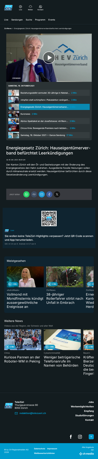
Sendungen (17, 19)
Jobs (91, 402)
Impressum (52, 448)
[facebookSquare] (70, 436)
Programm (40, 19)
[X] (57, 194)
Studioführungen (84, 415)
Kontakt (89, 420)
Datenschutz (39, 448)
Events (51, 19)
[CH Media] (86, 453)
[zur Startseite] (8, 8)
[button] (34, 194)
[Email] (42, 194)
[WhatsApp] (26, 194)
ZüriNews (8, 28)
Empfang (89, 411)
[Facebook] (49, 194)
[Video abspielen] (49, 58)
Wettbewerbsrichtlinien (44, 453)
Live (6, 19)
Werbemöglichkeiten (82, 406)
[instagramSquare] (80, 436)
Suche (29, 19)
